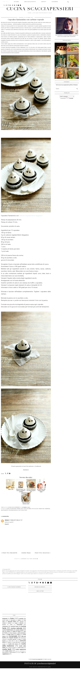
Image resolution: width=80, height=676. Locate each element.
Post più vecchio (42, 553)
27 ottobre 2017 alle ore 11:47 (15, 520)
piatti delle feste (22, 510)
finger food (41, 508)
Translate (71, 98)
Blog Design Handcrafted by (40, 666)
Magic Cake (10, 489)
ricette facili (6, 649)
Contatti (43, 1)
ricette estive (21, 647)
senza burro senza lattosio (20, 651)
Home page (6, 1)
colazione (5, 626)
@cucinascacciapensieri (40, 663)
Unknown (7, 520)
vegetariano (5, 654)
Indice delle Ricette (30, 1)
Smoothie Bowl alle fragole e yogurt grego (41, 490)
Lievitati (21, 618)
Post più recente (9, 553)
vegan (22, 652)
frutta (18, 634)
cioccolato (19, 624)
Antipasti (4, 618)
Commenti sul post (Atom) (29, 558)
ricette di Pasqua (12, 647)
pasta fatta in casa (13, 640)
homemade (47, 508)
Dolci (22, 508)
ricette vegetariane (20, 649)
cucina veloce (19, 630)
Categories (55, 1)
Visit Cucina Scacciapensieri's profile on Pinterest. (67, 84)
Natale (19, 620)
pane (20, 639)
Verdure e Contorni (6, 623)
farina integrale (13, 632)
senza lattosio (13, 652)
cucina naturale (16, 628)
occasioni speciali (13, 510)
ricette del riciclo (13, 644)
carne (11, 624)
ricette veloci (8, 651)
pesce (9, 642)
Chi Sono (16, 1)
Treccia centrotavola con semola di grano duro (31, 490)
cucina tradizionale (7, 630)
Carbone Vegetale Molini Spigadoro (31, 216)
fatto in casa (35, 508)
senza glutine (5, 652)
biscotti (4, 624)
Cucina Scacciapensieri (40, 8)
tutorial (19, 652)
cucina (8, 508)
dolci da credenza (6, 631)
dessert (18, 508)
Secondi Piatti (12, 621)
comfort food (14, 626)
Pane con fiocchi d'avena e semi (26, 503)
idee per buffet (4, 510)
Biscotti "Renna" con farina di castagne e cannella (20, 490)
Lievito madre (5, 620)
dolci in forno (27, 508)
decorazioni (13, 508)
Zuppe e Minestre (19, 623)
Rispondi (7, 524)
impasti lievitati (13, 637)
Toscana (21, 621)
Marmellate (13, 620)
